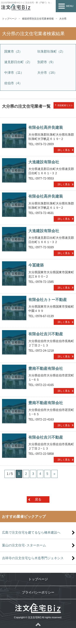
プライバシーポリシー (38, 592)
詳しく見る (64, 150)
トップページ (9, 18)
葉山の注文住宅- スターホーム (24, 545)
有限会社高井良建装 (45, 127)
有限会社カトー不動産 (47, 299)
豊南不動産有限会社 (45, 368)
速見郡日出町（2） (18, 62)
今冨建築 (36, 265)
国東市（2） (13, 51)
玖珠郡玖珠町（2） (51, 51)
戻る (38, 499)
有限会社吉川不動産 (45, 334)
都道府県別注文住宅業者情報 (38, 18)
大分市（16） (47, 72)
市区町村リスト (64, 105)
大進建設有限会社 (43, 162)
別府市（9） (46, 62)
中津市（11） (14, 72)
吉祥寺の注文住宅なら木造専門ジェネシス (33, 558)
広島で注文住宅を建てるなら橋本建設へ (31, 532)
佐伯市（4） (13, 83)
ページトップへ (38, 624)
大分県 (62, 18)
